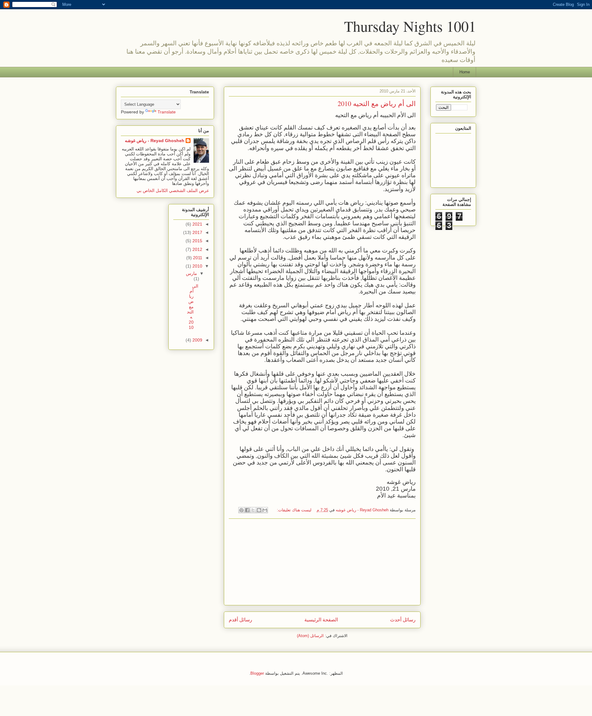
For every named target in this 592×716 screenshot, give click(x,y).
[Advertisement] (322, 561)
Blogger (257, 673)
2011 (197, 257)
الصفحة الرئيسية (321, 619)
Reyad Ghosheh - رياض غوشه (154, 140)
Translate (167, 111)
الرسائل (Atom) (310, 635)
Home (464, 72)
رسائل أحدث (403, 619)
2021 (196, 224)
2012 (196, 249)
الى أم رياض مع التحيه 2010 (377, 103)
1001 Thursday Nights (410, 26)
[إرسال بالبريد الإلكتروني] (265, 510)
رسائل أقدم (240, 619)
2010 (196, 266)
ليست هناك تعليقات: (293, 510)
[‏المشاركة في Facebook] (247, 510)
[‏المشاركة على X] (253, 510)
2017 (196, 232)
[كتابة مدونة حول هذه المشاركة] (259, 510)
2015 (196, 240)
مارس (191, 273)
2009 (196, 340)
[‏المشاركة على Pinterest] (241, 510)
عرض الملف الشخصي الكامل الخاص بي (173, 190)
